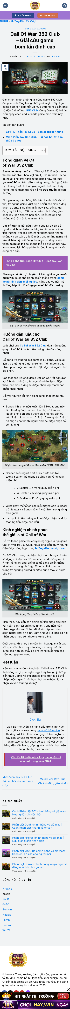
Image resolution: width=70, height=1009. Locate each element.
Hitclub (6, 914)
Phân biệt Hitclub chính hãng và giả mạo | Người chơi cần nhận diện (38, 839)
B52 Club (32, 110)
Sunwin (7, 909)
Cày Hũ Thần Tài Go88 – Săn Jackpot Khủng (34, 131)
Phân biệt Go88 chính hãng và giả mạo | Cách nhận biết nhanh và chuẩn (37, 826)
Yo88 (5, 899)
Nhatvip (7, 888)
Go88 (5, 904)
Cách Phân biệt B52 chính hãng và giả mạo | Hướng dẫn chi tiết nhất (39, 813)
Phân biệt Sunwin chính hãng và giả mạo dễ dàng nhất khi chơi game (39, 866)
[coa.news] (35, 5)
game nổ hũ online (48, 730)
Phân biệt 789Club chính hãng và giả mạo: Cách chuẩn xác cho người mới (38, 852)
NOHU (4, 21)
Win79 (6, 930)
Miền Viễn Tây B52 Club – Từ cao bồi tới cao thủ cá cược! (18, 781)
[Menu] (5, 5)
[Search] (64, 5)
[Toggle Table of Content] (41, 150)
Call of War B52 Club (33, 345)
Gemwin (7, 925)
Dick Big (55, 56)
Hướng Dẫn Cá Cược (24, 21)
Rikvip (6, 919)
